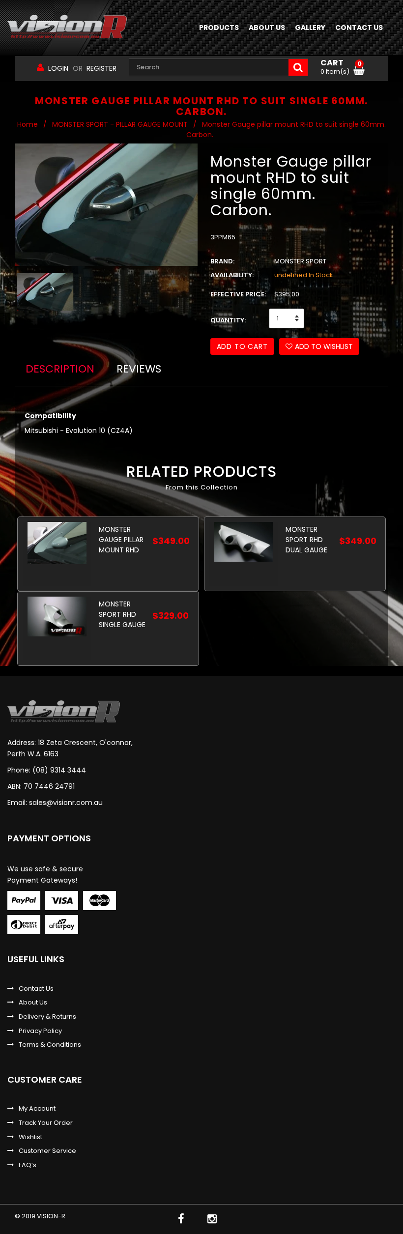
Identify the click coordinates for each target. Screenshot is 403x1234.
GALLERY (310, 27)
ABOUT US (267, 27)
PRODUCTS (219, 27)
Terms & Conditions (50, 1044)
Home (27, 124)
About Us (33, 1002)
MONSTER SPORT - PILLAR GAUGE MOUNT (120, 124)
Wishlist (30, 1137)
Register (101, 68)
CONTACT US (359, 27)
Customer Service (47, 1151)
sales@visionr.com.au (66, 802)
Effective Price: (238, 294)
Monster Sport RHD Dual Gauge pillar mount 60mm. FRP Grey (309, 539)
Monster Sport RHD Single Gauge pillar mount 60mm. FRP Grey (122, 614)
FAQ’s (27, 1165)
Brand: (222, 261)
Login (58, 68)
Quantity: (228, 320)
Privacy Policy (40, 1031)
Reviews (138, 368)
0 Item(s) (341, 67)
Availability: (232, 275)
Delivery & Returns (47, 1016)
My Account (37, 1108)
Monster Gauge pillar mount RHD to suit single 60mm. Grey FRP (121, 539)
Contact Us (36, 988)
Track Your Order (46, 1123)
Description (60, 368)
